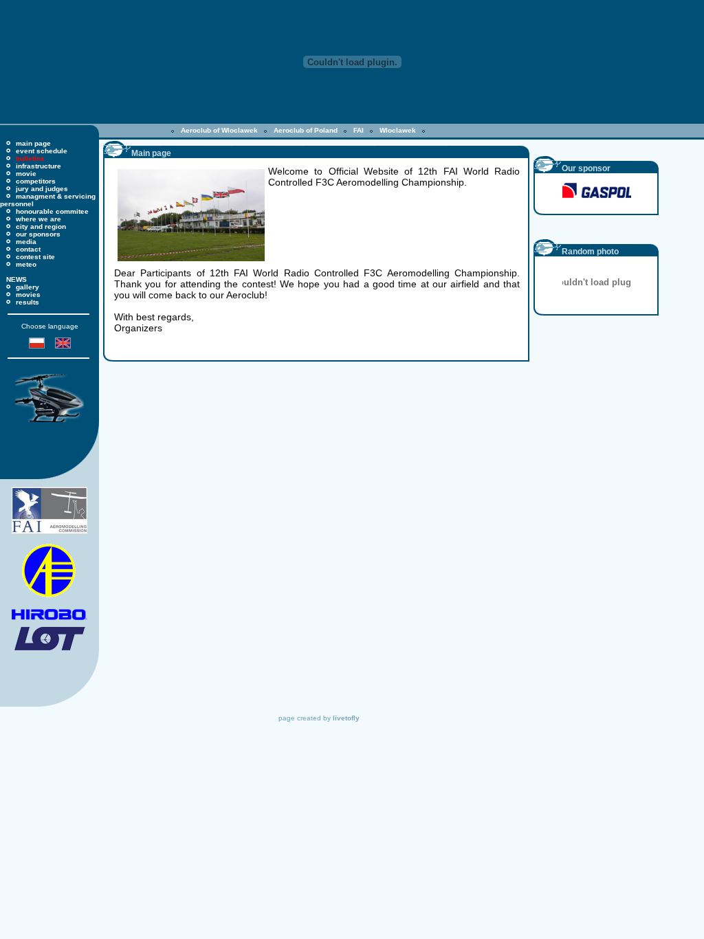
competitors (36, 181)
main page (33, 143)
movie (26, 173)
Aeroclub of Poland (306, 130)
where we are (38, 219)
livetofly (346, 718)
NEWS (16, 279)
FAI (358, 130)
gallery (27, 287)
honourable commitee (52, 211)
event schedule (41, 151)
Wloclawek (398, 130)
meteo (26, 264)
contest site (35, 257)
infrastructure (38, 166)
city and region (41, 226)
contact (28, 249)
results (27, 302)
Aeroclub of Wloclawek (219, 130)
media (26, 241)
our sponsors (38, 234)
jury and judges (42, 188)
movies (28, 294)
